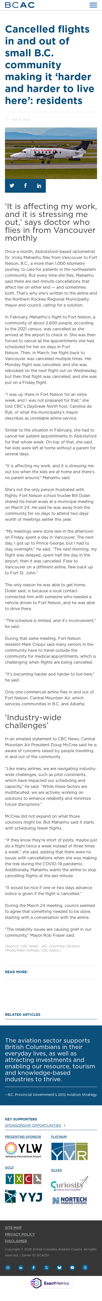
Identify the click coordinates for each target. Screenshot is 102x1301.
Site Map (13, 1228)
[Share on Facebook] (25, 186)
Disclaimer (16, 1241)
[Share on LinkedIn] (39, 186)
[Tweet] (12, 186)
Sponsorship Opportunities (33, 1125)
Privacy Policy (20, 1234)
